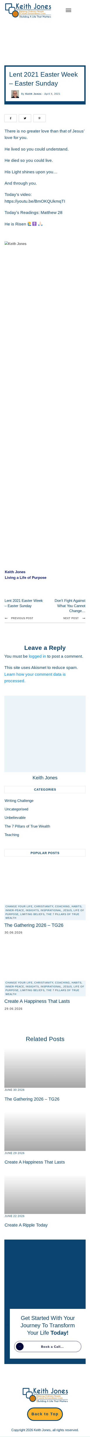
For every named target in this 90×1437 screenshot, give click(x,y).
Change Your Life (19, 906)
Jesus (67, 910)
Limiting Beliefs (32, 914)
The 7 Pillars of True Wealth (27, 826)
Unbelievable (15, 818)
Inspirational (51, 910)
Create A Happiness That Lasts (37, 1001)
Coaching (62, 906)
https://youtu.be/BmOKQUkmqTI (35, 201)
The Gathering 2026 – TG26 (33, 925)
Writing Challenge (19, 801)
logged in (37, 656)
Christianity (43, 906)
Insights (32, 910)
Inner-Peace (14, 910)
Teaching (12, 835)
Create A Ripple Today (26, 1225)
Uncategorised (16, 809)
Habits (76, 906)
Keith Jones (33, 94)
